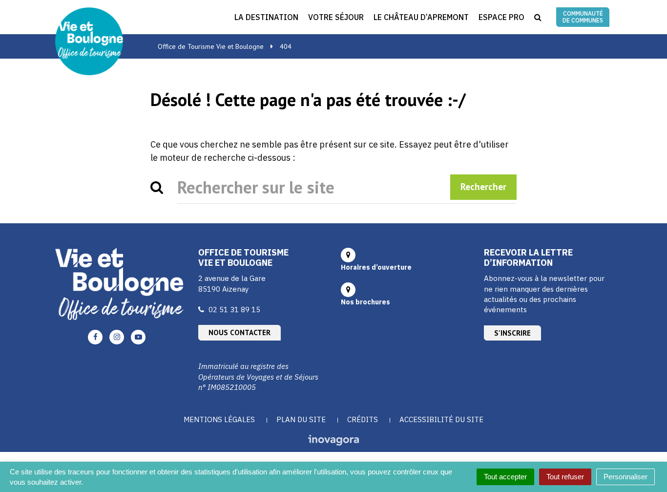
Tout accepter (505, 476)
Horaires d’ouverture (376, 267)
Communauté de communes (583, 17)
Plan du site (301, 419)
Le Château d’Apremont (421, 17)
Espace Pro (501, 17)
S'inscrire (512, 333)
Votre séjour (336, 17)
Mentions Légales (219, 419)
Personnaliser (625, 476)
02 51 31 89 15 (234, 309)
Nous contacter (239, 332)
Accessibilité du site (441, 419)
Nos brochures (365, 302)
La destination (266, 17)
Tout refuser (565, 476)
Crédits (362, 419)
